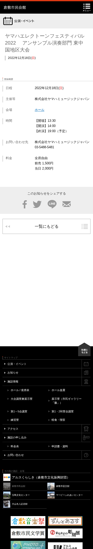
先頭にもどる (84, 349)
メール (66, 204)
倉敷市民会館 (35, 7)
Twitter (37, 204)
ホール (39, 110)
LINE (52, 204)
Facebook (25, 204)
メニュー (87, 7)
